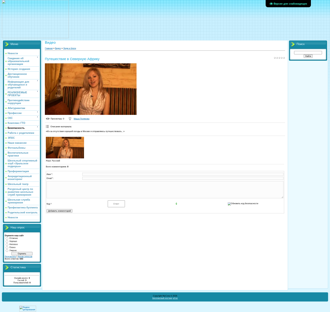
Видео (58, 48)
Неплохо (13, 244)
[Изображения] (65, 147)
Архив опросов (25, 256)
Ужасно (13, 250)
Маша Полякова (81, 119)
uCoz (175, 298)
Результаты (10, 256)
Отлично (13, 238)
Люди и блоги (69, 48)
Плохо (12, 247)
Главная (49, 48)
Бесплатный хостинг (162, 298)
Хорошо (13, 241)
